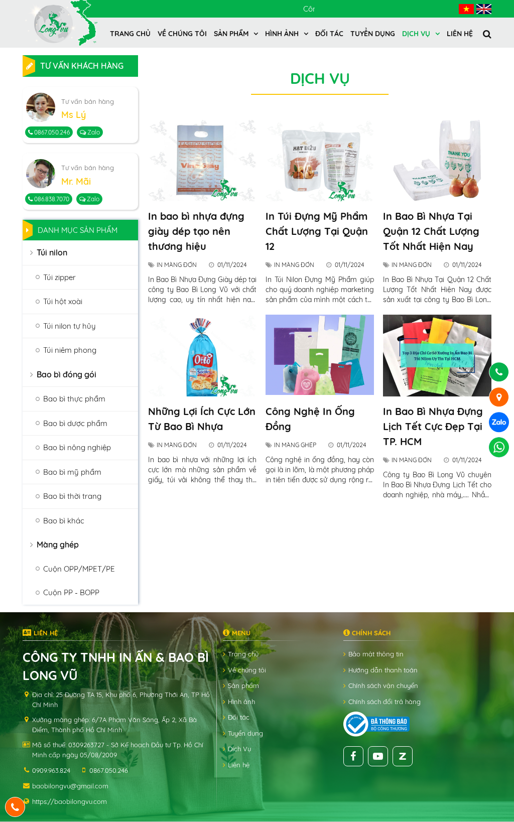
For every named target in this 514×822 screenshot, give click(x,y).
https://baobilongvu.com (69, 801)
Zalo (93, 132)
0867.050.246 (51, 132)
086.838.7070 (51, 199)
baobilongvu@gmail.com (70, 786)
